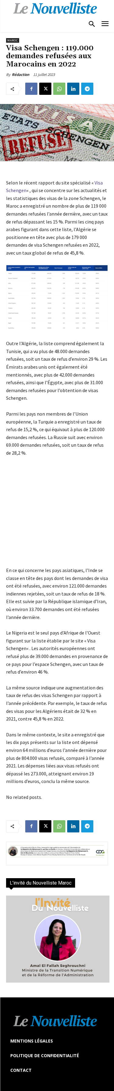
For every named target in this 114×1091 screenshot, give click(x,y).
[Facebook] (31, 89)
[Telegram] (87, 89)
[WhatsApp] (59, 89)
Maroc (12, 40)
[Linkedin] (73, 89)
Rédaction (20, 74)
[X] (45, 89)
